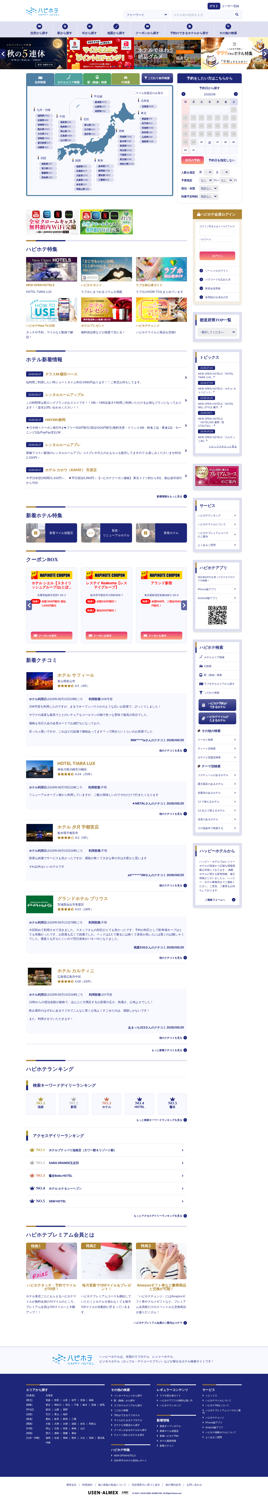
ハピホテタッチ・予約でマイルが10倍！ (51, 1287)
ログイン (217, 255)
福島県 (148, 141)
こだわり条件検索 (159, 78)
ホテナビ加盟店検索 (209, 757)
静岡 (65, 1418)
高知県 (47, 177)
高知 (74, 1433)
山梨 (56, 1409)
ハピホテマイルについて (212, 524)
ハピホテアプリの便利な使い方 (176, 1400)
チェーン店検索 (207, 748)
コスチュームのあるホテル (213, 775)
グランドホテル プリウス (82, 898)
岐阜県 (103, 166)
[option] (186, 110)
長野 (65, 1409)
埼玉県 (126, 150)
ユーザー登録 (230, 6)
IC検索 (125, 82)
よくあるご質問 (207, 544)
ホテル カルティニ (76, 970)
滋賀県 (81, 166)
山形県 (147, 136)
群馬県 (126, 145)
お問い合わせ (194, 1484)
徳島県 (47, 163)
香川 (48, 1433)
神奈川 (57, 1404)
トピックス (209, 357)
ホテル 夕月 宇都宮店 (78, 826)
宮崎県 (43, 138)
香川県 (47, 168)
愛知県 (104, 175)
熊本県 (43, 129)
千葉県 (126, 154)
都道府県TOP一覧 (215, 320)
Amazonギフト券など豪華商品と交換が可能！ (161, 1287)
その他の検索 (228, 33)
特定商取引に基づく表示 (146, 1484)
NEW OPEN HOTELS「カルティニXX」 (216, 436)
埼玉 (67, 1404)
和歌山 (92, 1423)
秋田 (56, 1400)
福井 (65, 1414)
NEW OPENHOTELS (125, 1455)
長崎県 (43, 124)
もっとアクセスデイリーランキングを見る (158, 1215)
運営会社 (71, 1484)
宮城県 (148, 127)
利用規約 (87, 1484)
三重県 (103, 179)
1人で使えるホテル (208, 801)
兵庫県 (82, 180)
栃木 (85, 1404)
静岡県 (104, 170)
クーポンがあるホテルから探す (130, 1429)
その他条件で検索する (210, 828)
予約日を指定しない (222, 160)
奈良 (82, 1423)
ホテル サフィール (75, 675)
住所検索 (40, 82)
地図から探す (116, 33)
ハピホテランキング (209, 515)
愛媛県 (47, 172)
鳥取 (65, 1428)
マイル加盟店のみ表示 (149, 93)
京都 (65, 1423)
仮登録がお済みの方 (216, 297)
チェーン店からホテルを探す (129, 1434)
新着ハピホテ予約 (169, 1435)
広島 (56, 1428)
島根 (74, 1428)
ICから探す (89, 33)
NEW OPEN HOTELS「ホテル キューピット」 (217, 387)
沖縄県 (43, 147)
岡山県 (65, 131)
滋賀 (74, 1423)
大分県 (43, 133)
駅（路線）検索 (97, 82)
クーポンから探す (147, 33)
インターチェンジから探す (128, 1395)
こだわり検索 (211, 692)
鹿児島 (101, 1437)
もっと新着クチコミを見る (167, 1050)
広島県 (66, 135)
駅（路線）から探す (124, 1400)
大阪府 (82, 175)
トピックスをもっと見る (223, 446)
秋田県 (147, 132)
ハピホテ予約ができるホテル (217, 705)
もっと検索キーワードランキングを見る (159, 1119)
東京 (48, 1404)
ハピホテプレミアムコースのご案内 (213, 534)
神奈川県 (127, 163)
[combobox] (201, 14)
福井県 (89, 134)
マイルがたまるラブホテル (128, 1420)
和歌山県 (82, 189)
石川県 (89, 129)
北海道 (148, 106)
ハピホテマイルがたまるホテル (217, 718)
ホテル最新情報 (168, 1440)
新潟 (48, 1409)
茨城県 (126, 136)
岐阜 (56, 1418)
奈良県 (81, 184)
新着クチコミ (167, 1445)
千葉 (76, 1404)
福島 (91, 1400)
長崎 (65, 1437)
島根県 (65, 126)
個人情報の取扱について (112, 1484)
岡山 (48, 1428)
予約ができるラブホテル (127, 1415)
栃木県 (125, 141)
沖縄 (48, 1442)
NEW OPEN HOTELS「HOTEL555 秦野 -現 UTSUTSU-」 (211, 419)
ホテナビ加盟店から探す (127, 1425)
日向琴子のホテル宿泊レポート (130, 1460)
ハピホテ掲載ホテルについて (220, 1432)
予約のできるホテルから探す (189, 33)
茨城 (93, 1404)
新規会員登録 (213, 288)
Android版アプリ (208, 598)
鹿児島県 (44, 142)
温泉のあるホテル (208, 819)
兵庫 (56, 1423)
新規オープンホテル (170, 1426)
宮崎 (91, 1437)
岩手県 (147, 123)
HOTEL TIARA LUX (76, 763)
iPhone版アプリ (207, 589)
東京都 (126, 159)
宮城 (82, 1400)
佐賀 (56, 1437)
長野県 (100, 111)
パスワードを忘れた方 (218, 279)
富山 (56, 1414)
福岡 (48, 1437)
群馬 (102, 1404)
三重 (74, 1418)
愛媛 (65, 1433)
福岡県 (43, 115)
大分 (82, 1437)
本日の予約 (192, 160)
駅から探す (64, 33)
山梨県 (100, 106)
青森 (48, 1400)
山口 (82, 1428)
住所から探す (39, 33)
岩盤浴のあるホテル (209, 792)
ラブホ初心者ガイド (170, 1395)
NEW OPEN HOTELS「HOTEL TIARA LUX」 (215, 372)
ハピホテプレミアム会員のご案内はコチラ (158, 1322)
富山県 (89, 124)
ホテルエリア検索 (69, 82)
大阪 (48, 1423)
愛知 (48, 1418)
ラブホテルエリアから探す (219, 683)
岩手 (74, 1400)
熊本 (74, 1437)
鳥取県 (65, 122)
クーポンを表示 (48, 635)
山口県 (65, 140)
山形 (65, 1400)
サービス (207, 505)
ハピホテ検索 (211, 647)
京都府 (81, 171)
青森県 (147, 118)
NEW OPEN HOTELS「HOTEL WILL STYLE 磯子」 (215, 402)
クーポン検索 (205, 739)
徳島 (56, 1433)
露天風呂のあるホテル (210, 783)
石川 (48, 1414)
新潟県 (101, 102)
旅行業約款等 (173, 1484)
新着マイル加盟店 (169, 1430)
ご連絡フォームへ (215, 899)
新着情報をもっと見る (169, 496)
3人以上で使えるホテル (211, 810)
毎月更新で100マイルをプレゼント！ (106, 1287)
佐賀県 (43, 120)
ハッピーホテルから (217, 851)
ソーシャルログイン (216, 270)
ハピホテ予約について (217, 1405)
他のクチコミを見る (170, 750)
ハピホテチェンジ (214, 1417)
